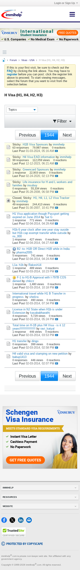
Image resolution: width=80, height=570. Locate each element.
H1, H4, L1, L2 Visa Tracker (51, 198)
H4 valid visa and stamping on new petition (40, 353)
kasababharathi (40, 312)
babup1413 (19, 357)
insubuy (32, 185)
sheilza (33, 297)
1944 (49, 135)
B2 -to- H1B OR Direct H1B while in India (43, 248)
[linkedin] (22, 522)
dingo (35, 341)
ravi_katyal (47, 328)
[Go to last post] (56, 151)
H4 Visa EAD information (39, 157)
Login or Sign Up (64, 3)
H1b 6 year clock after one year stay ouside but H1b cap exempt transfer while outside (40, 231)
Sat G (48, 217)
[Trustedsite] (13, 536)
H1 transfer (19, 341)
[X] (14, 522)
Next (67, 135)
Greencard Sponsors (36, 169)
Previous (27, 135)
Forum (13, 60)
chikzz (30, 281)
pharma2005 (24, 252)
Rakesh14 (34, 265)
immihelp (58, 144)
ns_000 (17, 236)
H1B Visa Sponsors (35, 144)
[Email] (30, 522)
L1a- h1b (18, 265)
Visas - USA (27, 60)
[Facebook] (5, 522)
